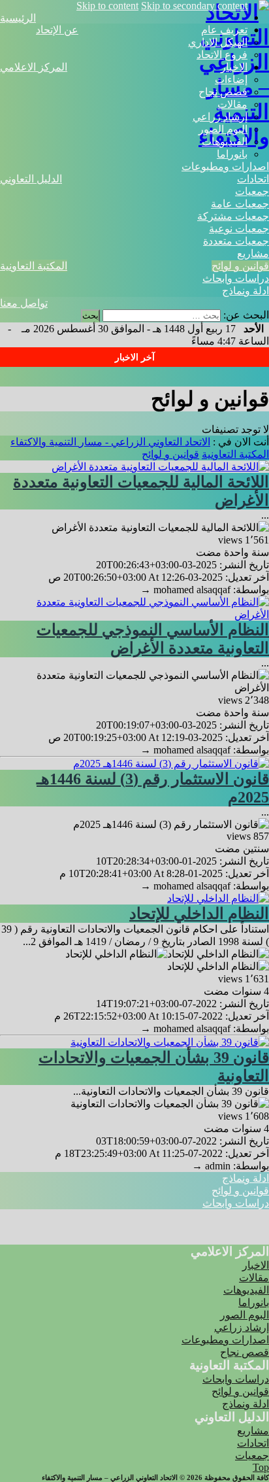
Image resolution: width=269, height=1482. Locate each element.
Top (261, 1467)
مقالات (232, 104)
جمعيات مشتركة (233, 216)
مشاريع (253, 253)
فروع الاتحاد (222, 54)
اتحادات (253, 178)
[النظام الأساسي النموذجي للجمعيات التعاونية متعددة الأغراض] (134, 614)
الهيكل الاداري (217, 42)
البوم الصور (222, 129)
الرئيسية (18, 18)
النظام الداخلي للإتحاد (199, 913)
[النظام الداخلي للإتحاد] (218, 898)
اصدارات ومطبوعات (225, 166)
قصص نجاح (222, 91)
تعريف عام (224, 29)
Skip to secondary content (194, 5)
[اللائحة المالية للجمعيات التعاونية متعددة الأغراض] (160, 466)
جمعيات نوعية (239, 228)
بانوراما (232, 154)
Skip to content (107, 5)
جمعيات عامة (240, 203)
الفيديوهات (224, 141)
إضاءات (231, 79)
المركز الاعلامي (33, 67)
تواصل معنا (24, 303)
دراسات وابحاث (235, 278)
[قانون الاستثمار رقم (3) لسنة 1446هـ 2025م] (171, 763)
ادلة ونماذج (245, 290)
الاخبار (234, 67)
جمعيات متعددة (236, 241)
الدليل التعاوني (31, 178)
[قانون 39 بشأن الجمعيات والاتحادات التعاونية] (170, 1042)
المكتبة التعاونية (33, 265)
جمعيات (252, 191)
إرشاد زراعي (220, 116)
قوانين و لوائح (240, 265)
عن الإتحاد (57, 29)
